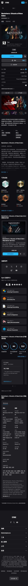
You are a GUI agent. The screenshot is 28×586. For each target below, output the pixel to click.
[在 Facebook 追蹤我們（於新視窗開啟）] (16, 267)
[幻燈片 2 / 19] (14, 113)
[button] (14, 172)
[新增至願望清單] (24, 253)
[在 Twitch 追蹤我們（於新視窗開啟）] (12, 270)
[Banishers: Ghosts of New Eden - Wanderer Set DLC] (14, 227)
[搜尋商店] (3, 8)
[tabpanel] (14, 430)
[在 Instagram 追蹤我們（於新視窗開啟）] (21, 267)
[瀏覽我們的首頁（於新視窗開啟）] (7, 267)
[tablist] (14, 403)
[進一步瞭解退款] (26, 73)
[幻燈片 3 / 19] (21, 113)
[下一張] (25, 113)
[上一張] (2, 113)
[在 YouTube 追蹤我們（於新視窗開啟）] (16, 270)
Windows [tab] (5, 403)
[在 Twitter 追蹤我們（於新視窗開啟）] (12, 267)
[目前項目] (7, 113)
